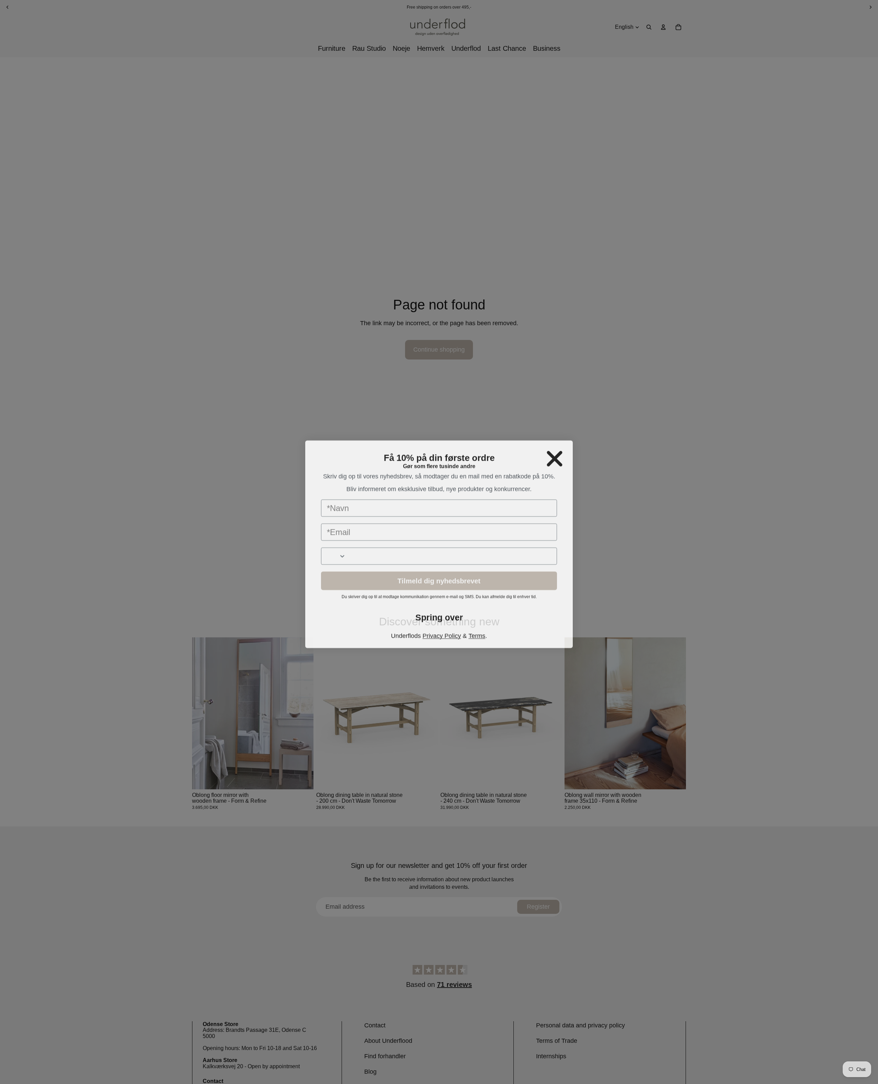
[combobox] (333, 562)
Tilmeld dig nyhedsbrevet (439, 586)
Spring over (439, 624)
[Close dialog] (554, 446)
